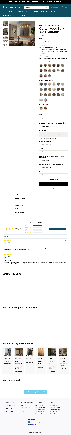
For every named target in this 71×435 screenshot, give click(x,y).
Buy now (53, 184)
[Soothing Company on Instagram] (7, 411)
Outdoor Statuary (40, 409)
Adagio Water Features (26, 307)
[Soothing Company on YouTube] (12, 411)
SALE (18, 15)
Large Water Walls (55, 25)
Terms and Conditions (56, 407)
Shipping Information (26, 407)
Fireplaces (44, 12)
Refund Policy (53, 411)
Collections (47, 25)
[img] (7, 240)
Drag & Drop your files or (54, 134)
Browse (61, 134)
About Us (23, 405)
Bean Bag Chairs (40, 414)
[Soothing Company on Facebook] (9, 411)
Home (4, 12)
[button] (42, 45)
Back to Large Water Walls (36, 392)
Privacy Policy (53, 414)
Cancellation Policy (55, 409)
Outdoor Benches (40, 411)
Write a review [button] (57, 229)
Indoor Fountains (32, 12)
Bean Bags (54, 12)
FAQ (23, 15)
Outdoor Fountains (16, 12)
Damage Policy (54, 405)
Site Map (52, 416)
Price (41, 38)
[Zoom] (22, 33)
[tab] (35, 195)
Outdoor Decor (8, 15)
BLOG (22, 411)
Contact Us (32, 15)
